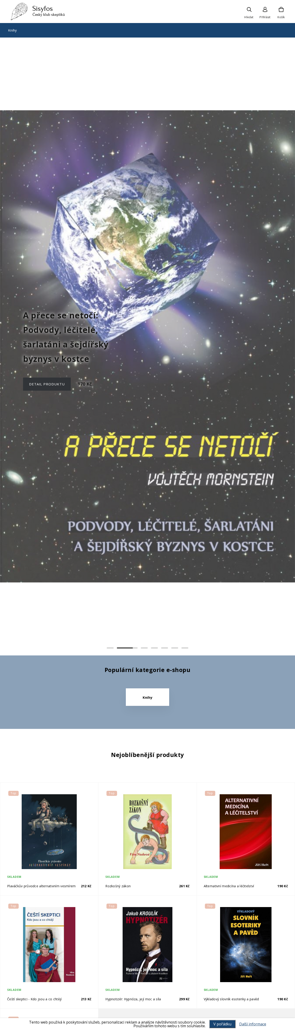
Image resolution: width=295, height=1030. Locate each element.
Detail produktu (47, 376)
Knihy (12, 30)
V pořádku (222, 1024)
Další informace (252, 1024)
